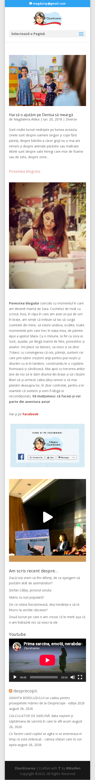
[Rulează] (15, 677)
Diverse (71, 119)
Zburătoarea (25, 768)
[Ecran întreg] (80, 677)
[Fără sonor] (72, 677)
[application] (47, 660)
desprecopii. (25, 691)
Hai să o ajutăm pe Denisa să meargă (41, 114)
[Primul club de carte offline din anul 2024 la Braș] (47, 517)
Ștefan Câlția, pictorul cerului (30, 590)
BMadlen (73, 768)
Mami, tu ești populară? (26, 597)
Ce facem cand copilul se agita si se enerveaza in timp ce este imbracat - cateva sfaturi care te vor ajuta (45, 739)
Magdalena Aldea (26, 119)
